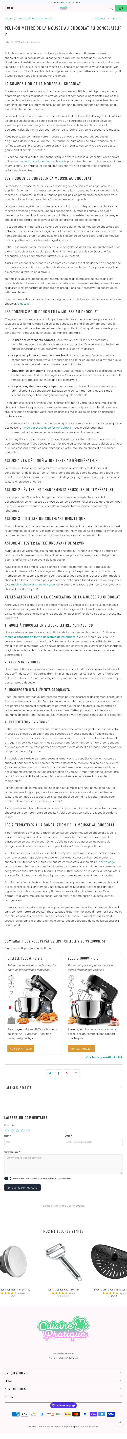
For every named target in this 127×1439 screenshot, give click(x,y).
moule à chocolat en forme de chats (42, 161)
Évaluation (10, 1125)
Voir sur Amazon (21, 1048)
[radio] (7, 1130)
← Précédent (99, 18)
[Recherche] (111, 8)
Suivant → (116, 18)
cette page (108, 862)
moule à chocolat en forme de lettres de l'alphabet (40, 637)
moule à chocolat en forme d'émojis (47, 427)
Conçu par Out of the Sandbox (82, 1426)
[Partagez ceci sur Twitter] (49, 1073)
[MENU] (1, 8)
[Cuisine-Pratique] (63, 8)
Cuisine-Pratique (45, 1426)
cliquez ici (23, 303)
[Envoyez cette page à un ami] (76, 1073)
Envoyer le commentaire (22, 1187)
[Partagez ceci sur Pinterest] (67, 1073)
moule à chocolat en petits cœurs (33, 584)
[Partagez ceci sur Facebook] (58, 1073)
